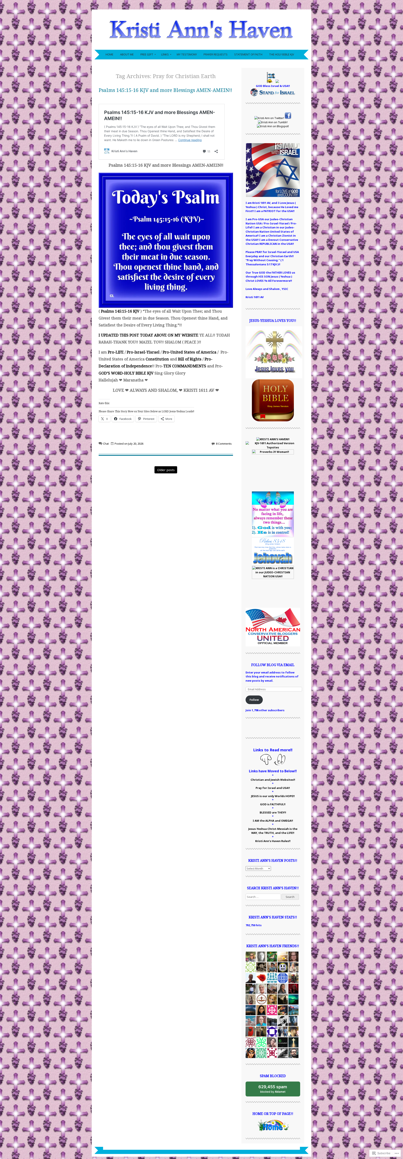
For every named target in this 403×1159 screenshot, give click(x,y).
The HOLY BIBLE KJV (281, 54)
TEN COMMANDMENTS (184, 365)
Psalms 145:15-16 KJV (120, 311)
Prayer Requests (216, 54)
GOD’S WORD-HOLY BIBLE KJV (126, 373)
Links (165, 54)
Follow (254, 700)
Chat (106, 443)
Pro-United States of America (189, 352)
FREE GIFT (146, 54)
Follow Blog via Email (272, 665)
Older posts (166, 470)
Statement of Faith (248, 54)
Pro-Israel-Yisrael (143, 352)
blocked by (276, 1090)
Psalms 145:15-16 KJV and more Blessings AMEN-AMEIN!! (165, 90)
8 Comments (224, 443)
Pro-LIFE (116, 352)
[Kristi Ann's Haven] (201, 47)
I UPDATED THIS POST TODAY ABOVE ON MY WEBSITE (148, 335)
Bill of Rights (190, 358)
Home (109, 54)
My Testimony (187, 54)
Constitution (157, 358)
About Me (127, 54)
